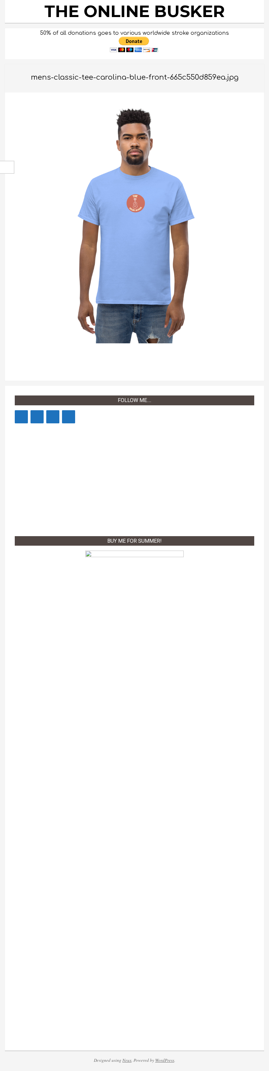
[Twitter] (52, 416)
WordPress (164, 1060)
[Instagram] (68, 416)
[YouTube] (21, 416)
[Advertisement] (134, 478)
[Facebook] (37, 416)
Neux (127, 1060)
